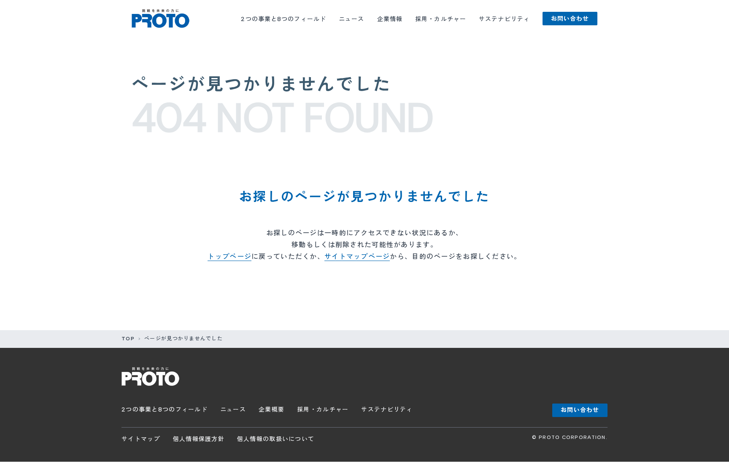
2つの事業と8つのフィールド (283, 19)
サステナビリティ (504, 19)
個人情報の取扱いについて (275, 439)
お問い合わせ (570, 18)
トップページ (229, 257)
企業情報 (389, 19)
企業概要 (271, 409)
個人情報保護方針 (198, 439)
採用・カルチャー (440, 19)
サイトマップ (141, 439)
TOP (128, 339)
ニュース (351, 19)
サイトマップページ (357, 257)
